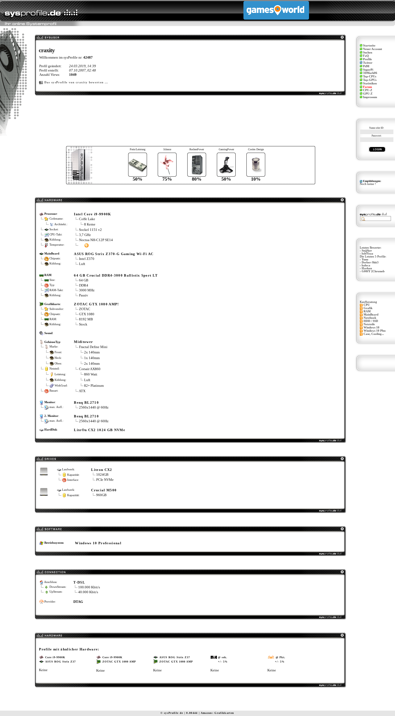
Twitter (367, 62)
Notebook (370, 317)
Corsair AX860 (89, 369)
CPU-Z (367, 90)
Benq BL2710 (86, 402)
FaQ (366, 55)
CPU (367, 304)
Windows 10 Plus (375, 330)
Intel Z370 (86, 259)
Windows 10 (371, 327)
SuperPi (368, 69)
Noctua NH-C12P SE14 (96, 240)
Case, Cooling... (374, 333)
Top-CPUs (369, 76)
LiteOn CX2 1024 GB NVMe (99, 430)
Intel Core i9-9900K (92, 214)
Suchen (367, 52)
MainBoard (371, 314)
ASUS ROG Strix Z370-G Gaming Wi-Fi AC (113, 254)
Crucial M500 (104, 490)
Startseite (369, 45)
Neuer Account (372, 49)
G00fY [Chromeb (373, 271)
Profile (367, 59)
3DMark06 (370, 72)
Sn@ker (367, 250)
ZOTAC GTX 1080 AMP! (96, 304)
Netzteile (369, 324)
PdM (366, 66)
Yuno (365, 259)
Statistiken (370, 83)
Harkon (367, 268)
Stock (83, 324)
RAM (367, 311)
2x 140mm (92, 352)
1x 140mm (92, 358)
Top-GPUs (369, 79)
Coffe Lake (87, 219)
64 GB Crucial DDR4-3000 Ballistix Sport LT (116, 275)
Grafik (368, 308)
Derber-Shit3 (370, 262)
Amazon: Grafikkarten (217, 712)
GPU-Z (367, 93)
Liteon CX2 (101, 470)
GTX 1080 (86, 314)
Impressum (370, 97)
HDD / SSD (371, 321)
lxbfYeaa (367, 253)
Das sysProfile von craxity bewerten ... (76, 82)
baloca (366, 265)
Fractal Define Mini (93, 347)
